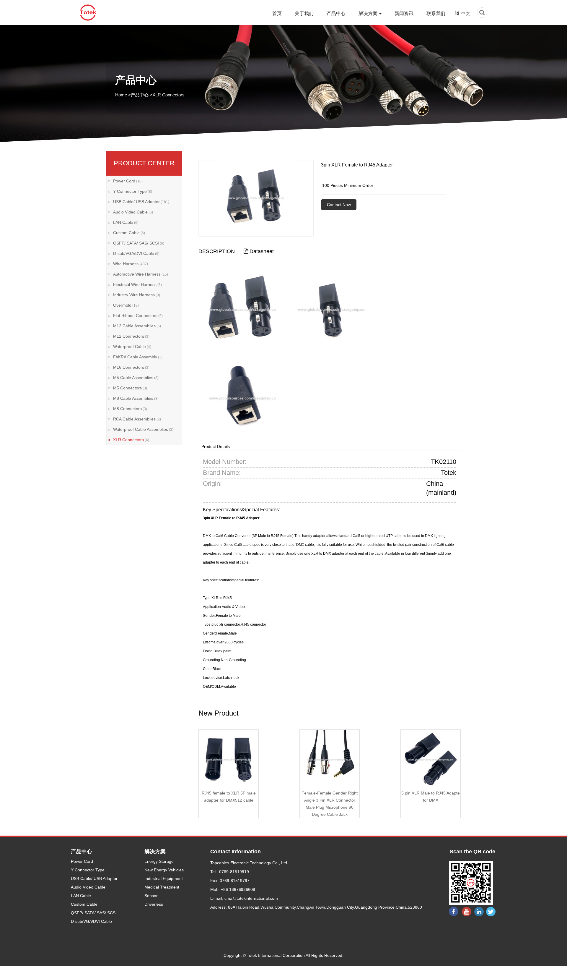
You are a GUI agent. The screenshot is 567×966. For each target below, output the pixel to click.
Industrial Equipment (163, 878)
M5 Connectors (130, 388)
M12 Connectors (131, 336)
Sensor (151, 895)
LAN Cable (126, 222)
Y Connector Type (132, 191)
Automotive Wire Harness (140, 274)
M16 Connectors (131, 367)
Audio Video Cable (133, 212)
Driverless (153, 904)
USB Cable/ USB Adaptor (141, 201)
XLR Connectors (168, 94)
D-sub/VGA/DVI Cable (136, 253)
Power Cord (128, 181)
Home (121, 94)
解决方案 (369, 13)
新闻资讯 (404, 13)
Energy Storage (159, 861)
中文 (465, 13)
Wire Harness (130, 263)
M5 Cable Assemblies (136, 377)
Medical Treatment (161, 887)
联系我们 (435, 13)
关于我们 (304, 13)
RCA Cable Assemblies (137, 419)
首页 (277, 13)
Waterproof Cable (132, 346)
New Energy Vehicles (164, 870)
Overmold (126, 305)
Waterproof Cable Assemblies (143, 429)
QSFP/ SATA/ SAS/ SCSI (138, 243)
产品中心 (336, 13)
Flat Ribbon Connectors (138, 315)
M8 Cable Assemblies (136, 398)
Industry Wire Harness (136, 294)
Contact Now (339, 204)
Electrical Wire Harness (137, 284)
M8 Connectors (130, 408)
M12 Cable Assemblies (137, 325)
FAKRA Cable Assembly (137, 357)
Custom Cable (129, 232)
